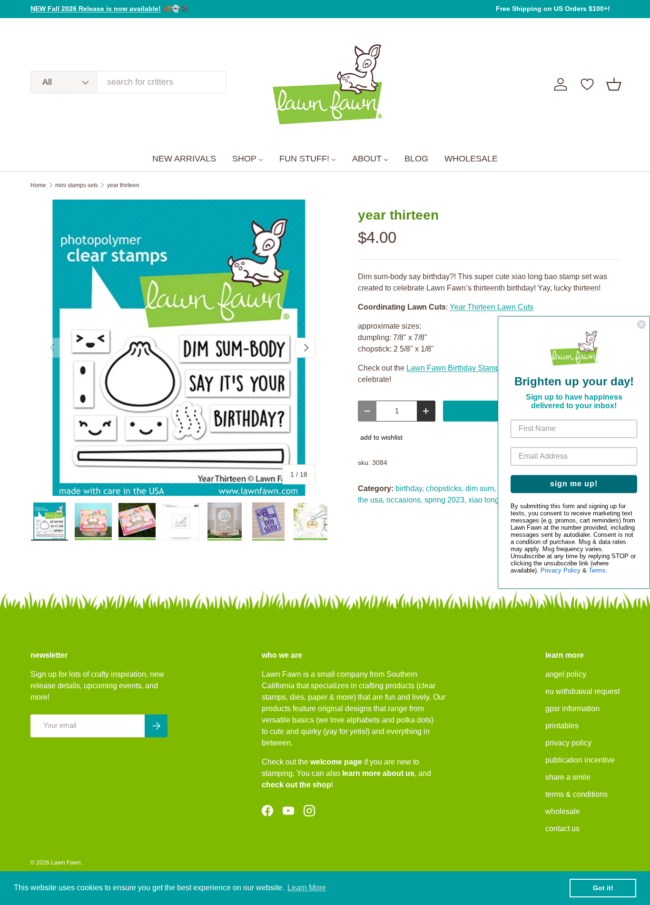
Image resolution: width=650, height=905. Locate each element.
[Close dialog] (641, 324)
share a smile (568, 777)
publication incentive (580, 760)
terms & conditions (576, 794)
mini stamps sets (76, 185)
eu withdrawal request (582, 691)
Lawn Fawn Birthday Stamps (454, 368)
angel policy (565, 674)
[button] (613, 84)
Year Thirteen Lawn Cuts (491, 307)
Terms (597, 570)
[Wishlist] (587, 84)
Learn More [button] (306, 888)
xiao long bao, (492, 500)
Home (38, 185)
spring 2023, (445, 500)
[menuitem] (184, 159)
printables (562, 726)
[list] (179, 348)
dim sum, (480, 488)
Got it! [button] (603, 888)
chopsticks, (444, 488)
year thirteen (123, 185)
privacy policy (568, 743)
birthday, (409, 488)
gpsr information (572, 708)
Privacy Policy (561, 570)
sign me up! (574, 484)
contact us (562, 829)
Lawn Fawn (66, 862)
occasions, (404, 500)
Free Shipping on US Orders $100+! (553, 8)
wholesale (562, 811)
